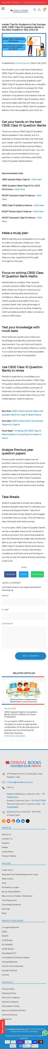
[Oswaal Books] (20, 11)
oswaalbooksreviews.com (18, 1029)
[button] (35, 10)
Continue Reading (14, 736)
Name (5, 595)
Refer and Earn (2, 1027)
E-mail (5, 609)
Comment (7, 623)
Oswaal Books (22, 63)
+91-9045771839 (38, 800)
